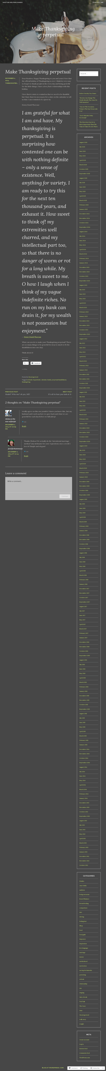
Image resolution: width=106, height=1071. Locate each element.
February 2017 (83, 633)
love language (83, 948)
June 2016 (82, 669)
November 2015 (84, 700)
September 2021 (84, 388)
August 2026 (83, 142)
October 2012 (83, 865)
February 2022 (84, 365)
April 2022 (82, 356)
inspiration (83, 944)
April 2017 (82, 624)
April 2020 (82, 464)
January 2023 (83, 316)
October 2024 (83, 223)
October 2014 (83, 758)
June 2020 (82, 455)
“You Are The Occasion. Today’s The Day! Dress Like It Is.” (88, 109)
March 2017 (83, 629)
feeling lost (83, 921)
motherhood (83, 961)
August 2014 (83, 767)
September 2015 (84, 709)
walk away (82, 1019)
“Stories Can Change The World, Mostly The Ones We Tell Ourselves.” (88, 100)
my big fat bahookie (85, 970)
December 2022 (84, 321)
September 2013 (84, 816)
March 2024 (83, 254)
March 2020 (83, 468)
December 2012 (84, 856)
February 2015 (83, 740)
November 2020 (84, 432)
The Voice (82, 1006)
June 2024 (82, 240)
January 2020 (83, 477)
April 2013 (82, 838)
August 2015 (83, 713)
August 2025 (83, 178)
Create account (84, 1040)
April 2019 (82, 517)
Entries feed (83, 1049)
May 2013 (82, 834)
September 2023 (84, 281)
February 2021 (83, 419)
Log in (81, 1044)
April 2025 (82, 196)
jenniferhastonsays (15, 449)
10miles (81, 881)
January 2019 (83, 531)
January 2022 (83, 370)
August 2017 (83, 606)
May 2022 (82, 352)
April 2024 (82, 249)
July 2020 (82, 450)
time (80, 1010)
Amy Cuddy (83, 885)
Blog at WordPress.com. (53, 1068)
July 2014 (82, 772)
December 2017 (84, 589)
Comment (65, 496)
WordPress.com (84, 1058)
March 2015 (83, 736)
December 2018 (84, 535)
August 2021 (83, 392)
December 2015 (84, 696)
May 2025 (82, 191)
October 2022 (83, 330)
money (81, 957)
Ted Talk (82, 1001)
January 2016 (83, 691)
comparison (83, 908)
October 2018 (83, 544)
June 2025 (82, 187)
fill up (81, 926)
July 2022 (82, 343)
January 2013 (83, 852)
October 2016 (83, 651)
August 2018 (83, 553)
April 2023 (82, 303)
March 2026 (83, 165)
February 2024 (84, 258)
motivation (83, 966)
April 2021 (82, 410)
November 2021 (84, 379)
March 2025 (83, 200)
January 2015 (83, 745)
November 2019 (84, 486)
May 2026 (82, 156)
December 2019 (84, 481)
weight (81, 1024)
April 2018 (82, 571)
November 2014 (84, 754)
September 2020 (84, 441)
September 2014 (84, 763)
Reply (24, 426)
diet (80, 912)
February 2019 (83, 526)
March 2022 (83, 361)
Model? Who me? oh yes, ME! (17, 393)
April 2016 (82, 678)
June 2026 (82, 151)
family (49, 380)
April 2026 (82, 160)
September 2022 (84, 334)
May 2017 (82, 620)
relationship (83, 984)
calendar (44, 380)
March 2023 (83, 307)
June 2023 (82, 294)
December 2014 (84, 749)
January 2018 (83, 584)
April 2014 (82, 785)
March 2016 (83, 682)
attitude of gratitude (34, 380)
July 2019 (82, 504)
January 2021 (83, 423)
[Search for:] (88, 74)
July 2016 (82, 664)
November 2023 (84, 272)
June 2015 (82, 722)
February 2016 (83, 687)
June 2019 (82, 508)
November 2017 (84, 593)
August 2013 (83, 821)
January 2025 (83, 209)
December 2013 (84, 803)
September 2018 (84, 548)
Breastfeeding (84, 903)
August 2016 (83, 660)
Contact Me (98, 2)
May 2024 (82, 245)
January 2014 (83, 798)
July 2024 (82, 236)
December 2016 (84, 642)
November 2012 (84, 861)
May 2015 (82, 727)
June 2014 (82, 776)
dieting (81, 917)
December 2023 (84, 267)
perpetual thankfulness (59, 380)
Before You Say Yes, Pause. (87, 93)
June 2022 (82, 348)
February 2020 (84, 472)
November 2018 (84, 539)
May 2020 (82, 459)
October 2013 (83, 812)
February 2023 (84, 312)
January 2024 (83, 263)
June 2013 (82, 830)
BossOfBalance (84, 899)
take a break (83, 997)
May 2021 (82, 406)
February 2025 (84, 205)
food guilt (82, 935)
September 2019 (84, 495)
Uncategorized (33, 377)
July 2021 (82, 397)
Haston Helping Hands (13, 2)
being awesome (84, 894)
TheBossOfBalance (13, 83)
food (80, 930)
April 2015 (82, 731)
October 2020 (83, 437)
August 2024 (83, 232)
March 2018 (83, 575)
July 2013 (82, 825)
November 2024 (84, 218)
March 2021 (83, 414)
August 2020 (83, 446)
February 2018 (83, 580)
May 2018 (82, 566)
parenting (82, 975)
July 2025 (82, 182)
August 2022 (83, 339)
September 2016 (84, 655)
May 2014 (82, 780)
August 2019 (83, 499)
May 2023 (82, 299)
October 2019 (83, 490)
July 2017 (82, 611)
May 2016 (82, 673)
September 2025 (84, 173)
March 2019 (83, 522)
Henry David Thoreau (32, 337)
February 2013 (83, 847)
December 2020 (84, 428)
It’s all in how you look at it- (60, 393)
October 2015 (83, 704)
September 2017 (84, 602)
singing (81, 993)
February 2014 (83, 794)
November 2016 (84, 647)
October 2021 (83, 383)
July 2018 (82, 557)
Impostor (82, 939)
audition (82, 890)
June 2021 (82, 401)
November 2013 (84, 807)
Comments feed (84, 1053)
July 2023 (82, 290)
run (80, 988)
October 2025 (83, 169)
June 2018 (82, 562)
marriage (82, 952)
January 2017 (83, 638)
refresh (81, 979)
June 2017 (82, 615)
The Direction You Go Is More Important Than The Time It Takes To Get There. (88, 124)
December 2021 (84, 374)
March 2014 (83, 789)
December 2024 (84, 214)
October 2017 (83, 597)
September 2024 (84, 227)
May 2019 (82, 513)
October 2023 (83, 276)
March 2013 (83, 843)
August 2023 (83, 285)
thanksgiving (26, 382)
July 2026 (82, 147)
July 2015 (82, 718)
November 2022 (84, 325)
